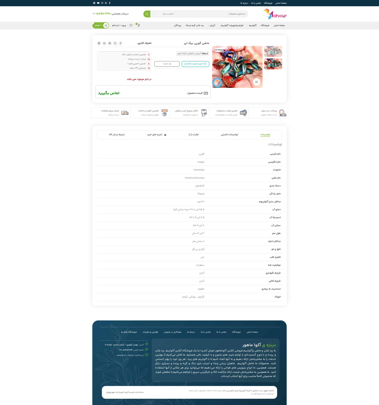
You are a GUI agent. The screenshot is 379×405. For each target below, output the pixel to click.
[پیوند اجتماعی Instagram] (102, 3)
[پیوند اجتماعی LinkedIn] (104, 43)
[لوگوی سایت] (275, 14)
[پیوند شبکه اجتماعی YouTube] (98, 3)
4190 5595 (103, 13)
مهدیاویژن (110, 392)
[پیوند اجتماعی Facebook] (109, 3)
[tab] (265, 135)
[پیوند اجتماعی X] (106, 3)
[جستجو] (146, 14)
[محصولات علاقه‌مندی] (130, 25)
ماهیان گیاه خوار (185, 53)
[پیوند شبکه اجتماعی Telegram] (99, 43)
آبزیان (198, 53)
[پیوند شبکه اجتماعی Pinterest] (94, 3)
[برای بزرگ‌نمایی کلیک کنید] (256, 82)
